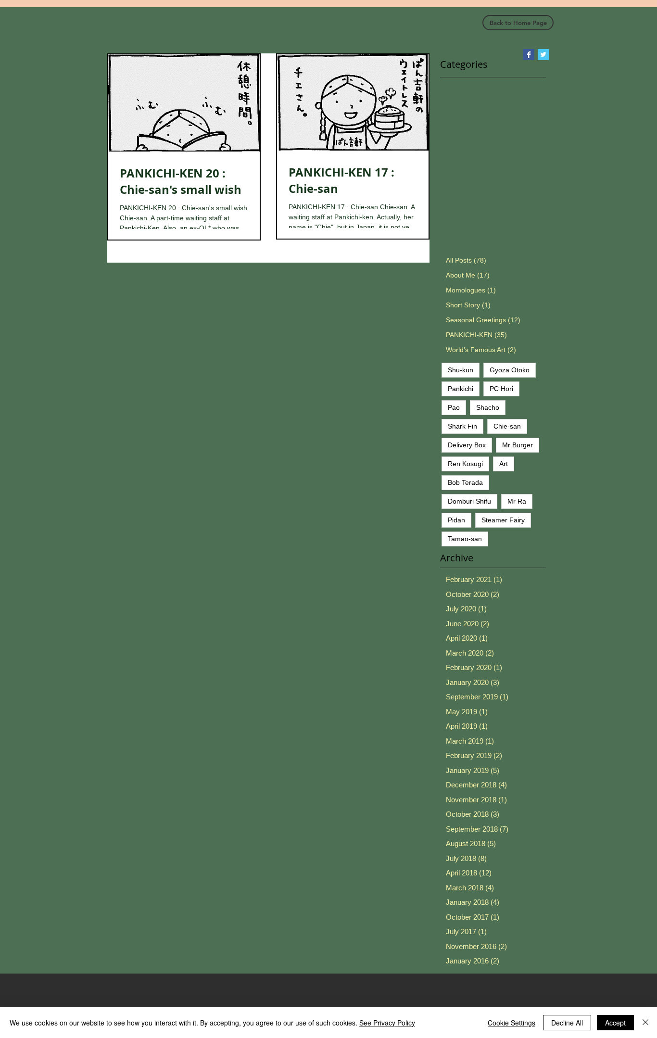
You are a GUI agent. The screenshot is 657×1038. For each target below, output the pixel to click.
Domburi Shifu (469, 501)
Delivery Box (467, 445)
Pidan (456, 520)
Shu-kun (460, 370)
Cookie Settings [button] (511, 1022)
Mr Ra (516, 501)
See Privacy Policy (387, 1022)
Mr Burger (517, 445)
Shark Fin (462, 426)
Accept (615, 1022)
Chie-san (507, 426)
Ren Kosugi (465, 464)
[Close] (645, 1022)
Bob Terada (465, 482)
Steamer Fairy (503, 520)
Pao (454, 407)
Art (503, 464)
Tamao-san (465, 539)
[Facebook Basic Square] (528, 54)
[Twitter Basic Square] (543, 54)
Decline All (567, 1022)
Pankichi (460, 388)
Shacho (487, 407)
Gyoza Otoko (510, 370)
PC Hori (501, 388)
